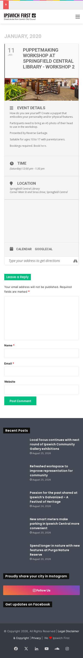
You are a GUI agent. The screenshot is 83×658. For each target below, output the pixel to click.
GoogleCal (44, 249)
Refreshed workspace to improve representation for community (51, 470)
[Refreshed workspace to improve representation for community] (15, 476)
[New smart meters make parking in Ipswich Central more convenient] (15, 528)
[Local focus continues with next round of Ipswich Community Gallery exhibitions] (15, 449)
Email (9, 363)
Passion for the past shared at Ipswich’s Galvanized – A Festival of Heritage (53, 497)
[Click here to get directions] (75, 261)
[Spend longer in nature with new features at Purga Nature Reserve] (15, 555)
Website (9, 381)
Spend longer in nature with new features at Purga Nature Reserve (55, 550)
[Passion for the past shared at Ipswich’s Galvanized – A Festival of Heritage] (15, 502)
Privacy (36, 638)
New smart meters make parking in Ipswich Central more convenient (54, 523)
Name (9, 345)
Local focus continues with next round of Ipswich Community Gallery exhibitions (54, 444)
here (43, 146)
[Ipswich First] (20, 16)
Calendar (24, 249)
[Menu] (78, 18)
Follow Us (43, 590)
